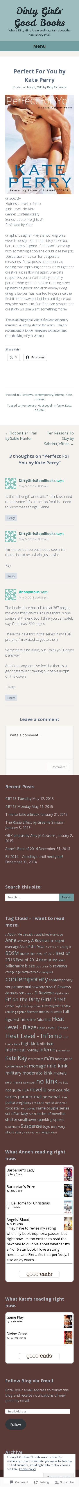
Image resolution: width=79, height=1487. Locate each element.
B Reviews (26, 395)
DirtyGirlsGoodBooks (37, 480)
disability (11, 993)
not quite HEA (17, 1090)
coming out (46, 972)
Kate (69, 395)
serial (32, 1114)
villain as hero (32, 1132)
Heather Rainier (18, 1337)
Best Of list (48, 960)
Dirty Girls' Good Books (39, 17)
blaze (30, 966)
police (10, 1102)
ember (9, 1006)
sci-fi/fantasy (16, 1113)
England (19, 1006)
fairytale (54, 1006)
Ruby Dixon (16, 1174)
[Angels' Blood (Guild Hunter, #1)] (68, 1230)
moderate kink (37, 1073)
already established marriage (43, 934)
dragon (29, 993)
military (13, 1073)
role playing (28, 1108)
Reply (11, 518)
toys (46, 1126)
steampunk (12, 1127)
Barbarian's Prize (21, 1186)
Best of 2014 (27, 959)
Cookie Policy (27, 1469)
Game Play (15, 1317)
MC (26, 1066)
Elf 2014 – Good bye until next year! (34, 856)
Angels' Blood (18, 1219)
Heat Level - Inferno (51, 405)
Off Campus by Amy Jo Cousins (30, 835)
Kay (22, 1058)
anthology (23, 941)
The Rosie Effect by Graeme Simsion (34, 822)
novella (38, 1089)
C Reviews (62, 986)
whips (45, 1132)
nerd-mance (13, 1082)
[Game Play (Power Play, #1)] (68, 1327)
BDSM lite (27, 953)
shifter (11, 1119)
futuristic (44, 1019)
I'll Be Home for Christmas (28, 1203)
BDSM (12, 953)
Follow (15, 1424)
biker (61, 960)
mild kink (57, 1065)
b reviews (58, 966)
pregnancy (23, 1102)
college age (13, 972)
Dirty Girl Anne (56, 87)
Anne (10, 940)
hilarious (47, 1043)
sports (58, 1119)
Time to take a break (22, 814)
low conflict (35, 1059)
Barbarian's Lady (20, 1170)
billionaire (14, 966)
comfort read (30, 972)
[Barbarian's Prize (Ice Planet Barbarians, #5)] (68, 1195)
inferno (60, 395)
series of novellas (51, 1113)
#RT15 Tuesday (18, 798)
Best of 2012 (45, 954)
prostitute (38, 1102)
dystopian (62, 993)
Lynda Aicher (16, 1321)
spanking (44, 1119)
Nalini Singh (16, 1223)
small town (27, 1119)
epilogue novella (34, 1006)
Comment (58, 767)
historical (15, 1050)
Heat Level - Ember (52, 1027)
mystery (59, 1073)
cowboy (38, 986)
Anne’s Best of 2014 (21, 848)
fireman (32, 1012)
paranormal (29, 1097)
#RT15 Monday (18, 806)
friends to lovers (50, 1012)
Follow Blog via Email (29, 1381)
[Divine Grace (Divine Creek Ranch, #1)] (68, 1342)
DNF (21, 993)
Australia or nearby (57, 947)
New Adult (29, 1082)
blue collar (42, 966)
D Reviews (44, 993)
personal (51, 1096)
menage (37, 1066)
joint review (63, 1050)
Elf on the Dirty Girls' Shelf (35, 999)
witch (54, 1132)
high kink (30, 1043)
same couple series (52, 1108)
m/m (49, 1058)
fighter (21, 1012)
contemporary (43, 395)
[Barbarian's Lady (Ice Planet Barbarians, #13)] (68, 1179)
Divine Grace (17, 1333)
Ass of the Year (32, 946)
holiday (32, 1050)
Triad (54, 1127)
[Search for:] (39, 897)
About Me (14, 934)
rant (64, 1102)
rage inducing (53, 1102)
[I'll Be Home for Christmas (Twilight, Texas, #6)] (68, 1213)
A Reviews (40, 940)
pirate (64, 1097)
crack (49, 987)
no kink (39, 399)
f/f (46, 1006)
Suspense (31, 1126)
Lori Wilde (15, 1207)
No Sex (63, 1082)
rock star (12, 1108)
